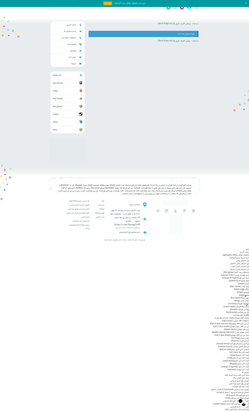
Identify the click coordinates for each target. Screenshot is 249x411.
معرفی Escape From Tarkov (79, 225)
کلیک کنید (108, 3)
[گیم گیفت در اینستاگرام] (166, 210)
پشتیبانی (73, 50)
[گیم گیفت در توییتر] (175, 210)
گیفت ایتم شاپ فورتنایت (240, 386)
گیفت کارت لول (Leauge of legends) (235, 366)
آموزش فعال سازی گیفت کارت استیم (78, 213)
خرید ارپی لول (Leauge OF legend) (235, 278)
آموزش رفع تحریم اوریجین (240, 381)
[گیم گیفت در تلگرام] (157, 210)
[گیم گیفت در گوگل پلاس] (193, 210)
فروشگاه (101, 209)
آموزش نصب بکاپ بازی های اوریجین (236, 401)
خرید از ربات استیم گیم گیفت (239, 257)
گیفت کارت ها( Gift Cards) (239, 352)
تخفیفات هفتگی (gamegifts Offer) (236, 255)
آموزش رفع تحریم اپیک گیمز (239, 383)
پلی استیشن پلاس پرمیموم (239, 269)
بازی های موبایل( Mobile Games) (236, 329)
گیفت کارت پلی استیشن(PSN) (238, 358)
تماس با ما (73, 57)
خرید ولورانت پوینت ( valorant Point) (235, 275)
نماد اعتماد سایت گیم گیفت (80, 221)
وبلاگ (87, 228)
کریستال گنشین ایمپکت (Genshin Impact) (233, 346)
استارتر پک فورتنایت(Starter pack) (236, 306)
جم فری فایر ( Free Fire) (240, 340)
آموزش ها (245, 372)
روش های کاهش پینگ (241, 378)
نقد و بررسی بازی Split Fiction (79, 201)
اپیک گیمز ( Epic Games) (239, 286)
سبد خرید (101, 205)
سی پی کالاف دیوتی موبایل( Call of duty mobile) (231, 326)
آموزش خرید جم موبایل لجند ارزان (78, 209)
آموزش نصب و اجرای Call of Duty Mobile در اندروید (230, 389)
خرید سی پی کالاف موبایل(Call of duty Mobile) (232, 335)
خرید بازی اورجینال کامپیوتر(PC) (237, 395)
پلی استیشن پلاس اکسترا (240, 266)
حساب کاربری (72, 24)
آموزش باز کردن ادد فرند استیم (79, 205)
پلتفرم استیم (72, 44)
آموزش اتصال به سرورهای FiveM (237, 398)
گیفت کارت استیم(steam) (239, 355)
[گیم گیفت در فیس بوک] (184, 210)
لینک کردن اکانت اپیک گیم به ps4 (237, 375)
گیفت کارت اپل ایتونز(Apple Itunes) (236, 360)
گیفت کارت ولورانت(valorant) (238, 369)
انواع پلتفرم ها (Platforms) (239, 280)
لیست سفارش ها (70, 31)
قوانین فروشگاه (99, 213)
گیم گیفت (182, 185)
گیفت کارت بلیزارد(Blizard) (239, 363)
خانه (103, 201)
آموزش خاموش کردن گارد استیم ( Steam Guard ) (231, 403)
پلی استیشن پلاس (242, 260)
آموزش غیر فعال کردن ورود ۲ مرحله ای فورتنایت (232, 392)
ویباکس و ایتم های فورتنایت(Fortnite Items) (232, 343)
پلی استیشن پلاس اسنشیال (239, 263)
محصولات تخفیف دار (69, 37)
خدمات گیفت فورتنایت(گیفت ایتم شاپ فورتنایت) (232, 318)
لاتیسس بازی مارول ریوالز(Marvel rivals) (234, 349)
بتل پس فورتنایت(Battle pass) (237, 312)
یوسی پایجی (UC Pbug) (240, 338)
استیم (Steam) (243, 283)
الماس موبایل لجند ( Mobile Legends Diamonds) (230, 332)
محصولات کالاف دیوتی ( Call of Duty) (235, 320)
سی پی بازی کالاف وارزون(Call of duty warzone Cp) (229, 323)
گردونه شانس (85, 217)
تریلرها (74, 63)
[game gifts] (63, 7)
